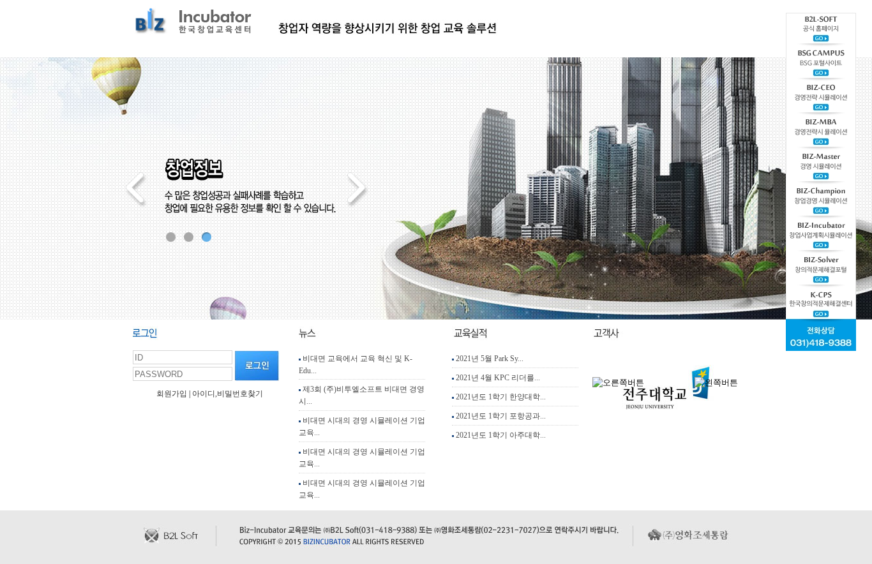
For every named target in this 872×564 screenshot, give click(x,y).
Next (356, 190)
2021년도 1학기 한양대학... (500, 396)
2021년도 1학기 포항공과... (500, 416)
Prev (136, 190)
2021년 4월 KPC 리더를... (497, 377)
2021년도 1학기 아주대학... (500, 435)
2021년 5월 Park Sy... (488, 358)
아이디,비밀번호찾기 (227, 393)
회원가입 (171, 393)
